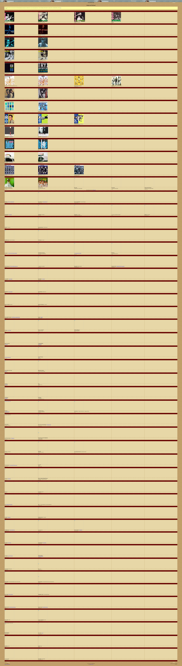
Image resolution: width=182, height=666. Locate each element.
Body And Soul (43, 34)
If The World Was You (44, 136)
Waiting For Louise (91, 664)
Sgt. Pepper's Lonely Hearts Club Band (12, 253)
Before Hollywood (45, 201)
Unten (174, 2)
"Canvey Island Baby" (40, 556)
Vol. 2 (9, 34)
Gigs (39, 1)
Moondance (6, 398)
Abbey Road (9, 330)
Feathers (42, 317)
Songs (95, 1)
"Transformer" (9, 517)
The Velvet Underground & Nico (14, 266)
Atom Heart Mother (7, 411)
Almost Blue (43, 149)
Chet (8, 98)
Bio (114, 1)
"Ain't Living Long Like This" (12, 607)
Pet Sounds (10, 214)
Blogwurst (133, 1)
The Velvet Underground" (8, 357)
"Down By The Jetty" (10, 555)
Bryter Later (6, 384)
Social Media (58, 1)
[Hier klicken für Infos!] (5, 7)
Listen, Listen (39, 344)
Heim (2, 1)
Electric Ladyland (10, 291)
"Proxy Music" (44, 542)
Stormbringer (12, 438)
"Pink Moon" (9, 478)
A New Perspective (10, 162)
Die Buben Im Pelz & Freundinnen (120, 266)
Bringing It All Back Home (11, 201)
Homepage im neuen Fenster (7, 664)
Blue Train (10, 47)
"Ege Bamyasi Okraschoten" (9, 504)
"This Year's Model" (10, 594)
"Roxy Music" (9, 542)
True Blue (9, 111)
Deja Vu (6, 371)
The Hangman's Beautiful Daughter (16, 317)
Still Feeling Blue (49, 424)
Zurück (8, 2)
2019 (39, 357)
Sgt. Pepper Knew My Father (78, 253)
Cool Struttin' (9, 60)
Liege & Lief (6, 344)
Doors (60, 7)
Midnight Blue (11, 136)
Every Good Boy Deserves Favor (13, 465)
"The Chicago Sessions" (45, 607)
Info (77, 1)
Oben (174, 662)
